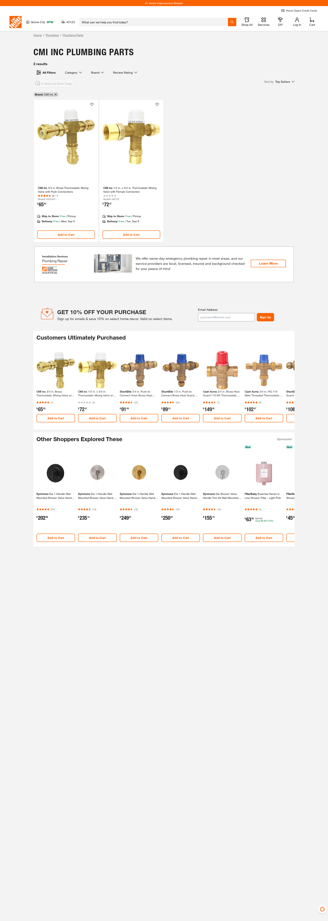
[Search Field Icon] (232, 22)
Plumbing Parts (73, 35)
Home (37, 35)
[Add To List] (92, 104)
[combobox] (154, 22)
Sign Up (265, 317)
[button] (279, 82)
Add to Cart (66, 234)
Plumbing (52, 35)
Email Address (208, 309)
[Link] (66, 171)
